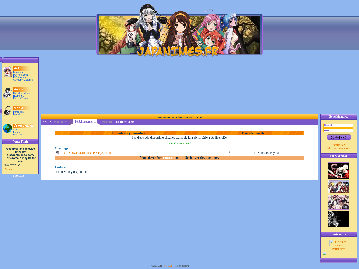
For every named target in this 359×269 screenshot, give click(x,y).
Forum (16, 132)
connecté (169, 157)
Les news (18, 72)
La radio (17, 114)
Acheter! (9, 169)
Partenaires (338, 248)
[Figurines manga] (338, 245)
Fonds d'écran (20, 98)
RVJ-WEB (168, 266)
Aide (15, 129)
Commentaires (125, 121)
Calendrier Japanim (23, 79)
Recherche (18, 95)
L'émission (18, 111)
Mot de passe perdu (338, 148)
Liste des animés (21, 93)
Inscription (338, 144)
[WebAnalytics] (199, 266)
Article (46, 121)
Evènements (19, 77)
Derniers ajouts (20, 74)
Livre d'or (17, 134)
